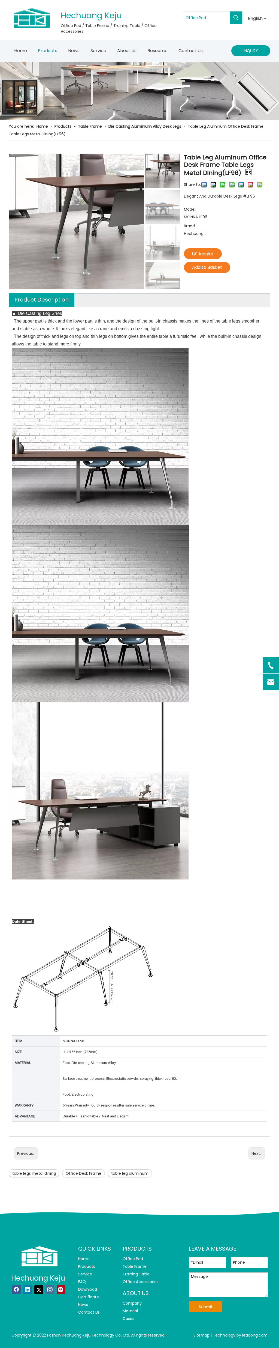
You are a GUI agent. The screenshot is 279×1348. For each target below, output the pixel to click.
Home (84, 1258)
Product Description (41, 299)
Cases (128, 1318)
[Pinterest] (61, 1289)
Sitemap (201, 1335)
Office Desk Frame (83, 1173)
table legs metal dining (34, 1173)
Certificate (88, 1297)
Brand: (190, 226)
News (83, 1304)
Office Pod (133, 1258)
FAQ (82, 1281)
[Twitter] (38, 1289)
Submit (206, 1307)
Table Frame (135, 1266)
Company (132, 1303)
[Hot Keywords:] (236, 17)
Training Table (136, 1274)
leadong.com (255, 1335)
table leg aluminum (129, 1173)
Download (87, 1289)
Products (86, 1266)
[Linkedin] (27, 1289)
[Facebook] (16, 1289)
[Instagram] (50, 1289)
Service (85, 1274)
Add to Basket (207, 267)
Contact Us (89, 1312)
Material (130, 1311)
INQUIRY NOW (251, 52)
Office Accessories (141, 1281)
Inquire (206, 254)
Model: (190, 209)
